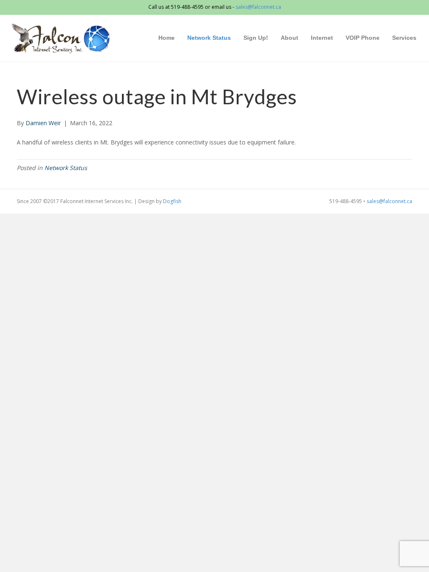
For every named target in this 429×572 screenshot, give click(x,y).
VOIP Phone (363, 37)
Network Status (209, 37)
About (289, 37)
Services (404, 37)
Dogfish (172, 201)
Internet (322, 37)
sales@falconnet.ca (258, 6)
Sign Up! (255, 37)
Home (166, 37)
